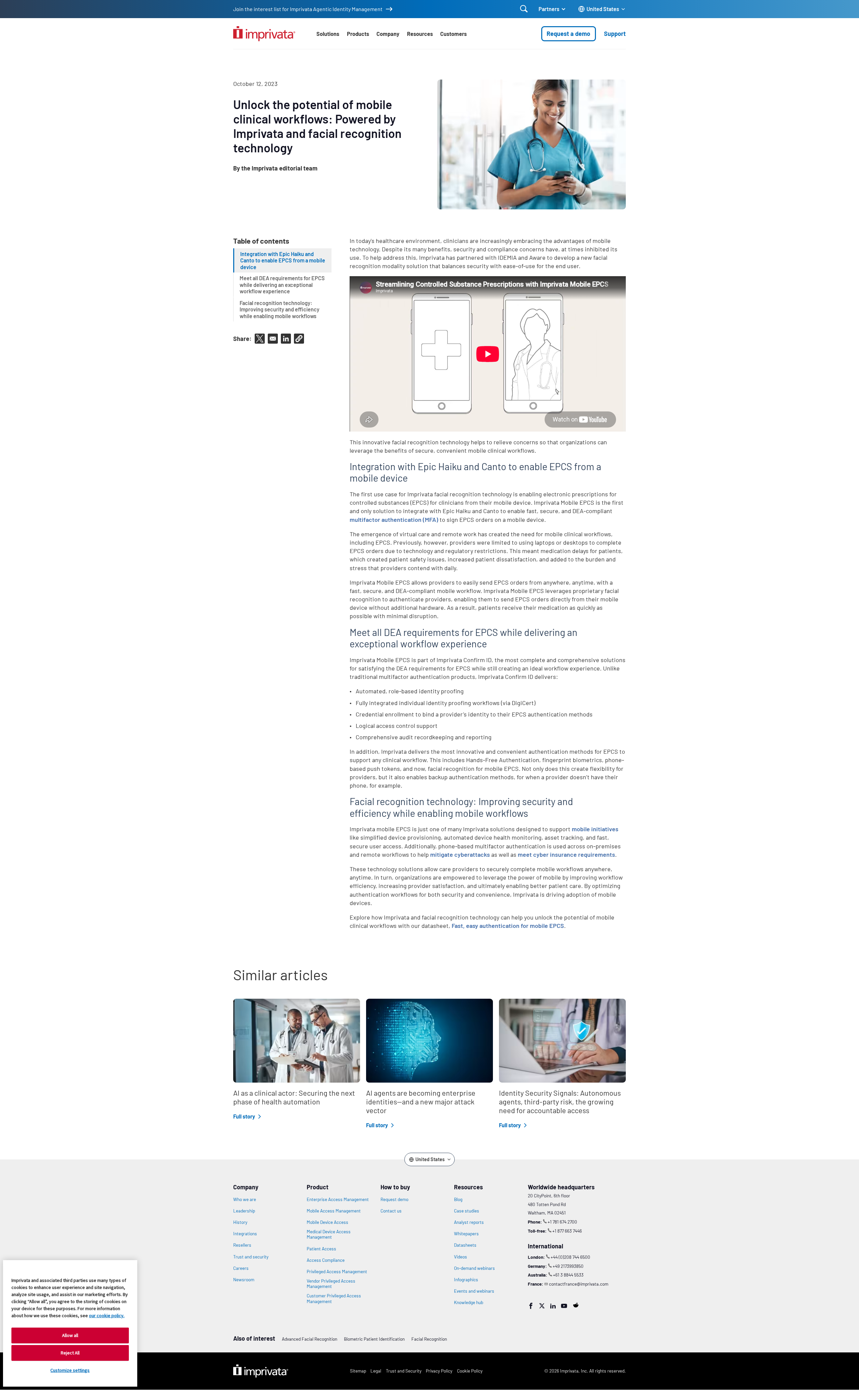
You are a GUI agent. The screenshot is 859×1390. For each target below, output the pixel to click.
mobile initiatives (595, 829)
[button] (299, 339)
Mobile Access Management (334, 1210)
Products (358, 34)
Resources (420, 34)
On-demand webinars (474, 1268)
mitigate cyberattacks (460, 854)
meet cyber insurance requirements (566, 854)
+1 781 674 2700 (562, 1222)
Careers (241, 1268)
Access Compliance (326, 1260)
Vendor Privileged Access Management (331, 1283)
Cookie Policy (470, 1371)
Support (615, 33)
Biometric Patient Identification (374, 1339)
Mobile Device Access (327, 1222)
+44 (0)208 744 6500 (570, 1257)
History (240, 1222)
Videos (460, 1256)
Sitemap (358, 1371)
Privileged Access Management (337, 1271)
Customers (453, 34)
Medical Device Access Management (329, 1234)
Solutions (327, 34)
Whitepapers (466, 1233)
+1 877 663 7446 (567, 1231)
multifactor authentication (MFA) (394, 519)
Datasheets (465, 1245)
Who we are (244, 1199)
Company (387, 34)
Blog (458, 1199)
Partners (549, 9)
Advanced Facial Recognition (309, 1339)
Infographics (466, 1279)
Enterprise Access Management (338, 1199)
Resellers (242, 1245)
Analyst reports (469, 1222)
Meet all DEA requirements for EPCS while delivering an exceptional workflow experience (282, 284)
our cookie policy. (106, 1315)
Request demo (394, 1199)
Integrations (245, 1233)
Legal (375, 1371)
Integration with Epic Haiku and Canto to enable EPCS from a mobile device (282, 260)
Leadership (244, 1210)
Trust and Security (403, 1371)
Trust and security (250, 1256)
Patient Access (321, 1248)
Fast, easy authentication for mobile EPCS (508, 925)
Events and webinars (474, 1291)
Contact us (391, 1210)
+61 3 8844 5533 (568, 1275)
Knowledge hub (468, 1302)
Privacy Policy (439, 1371)
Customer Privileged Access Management (334, 1298)
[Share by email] (273, 339)
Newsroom (243, 1279)
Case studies (466, 1210)
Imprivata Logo (260, 1371)
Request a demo (568, 33)
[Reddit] (575, 1305)
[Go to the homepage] (264, 33)
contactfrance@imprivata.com (578, 1284)
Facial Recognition (429, 1339)
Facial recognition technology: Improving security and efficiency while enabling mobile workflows (279, 309)
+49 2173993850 (568, 1266)
